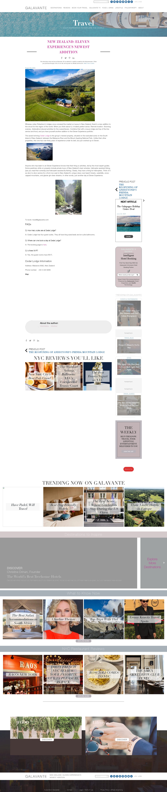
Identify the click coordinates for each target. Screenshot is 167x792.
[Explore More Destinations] (163, 563)
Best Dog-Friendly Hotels (63, 507)
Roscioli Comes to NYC (103, 674)
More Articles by (44, 326)
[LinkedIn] (123, 2)
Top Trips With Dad (104, 619)
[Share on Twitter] (66, 58)
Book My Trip (128, 469)
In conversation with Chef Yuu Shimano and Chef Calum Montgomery (129, 313)
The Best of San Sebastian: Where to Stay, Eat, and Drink (129, 405)
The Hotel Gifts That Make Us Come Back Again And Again (129, 367)
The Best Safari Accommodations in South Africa (22, 619)
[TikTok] (131, 2)
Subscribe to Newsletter (51, 790)
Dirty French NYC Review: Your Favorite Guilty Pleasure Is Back (63, 674)
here (44, 245)
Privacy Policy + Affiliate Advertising (112, 790)
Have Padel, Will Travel (22, 507)
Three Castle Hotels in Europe (144, 507)
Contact (69, 790)
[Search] (108, 1)
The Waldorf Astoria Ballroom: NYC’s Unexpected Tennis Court (68, 376)
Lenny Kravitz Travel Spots (144, 619)
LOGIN (140, 1)
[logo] (36, 7)
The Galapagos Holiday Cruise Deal (128, 207)
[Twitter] (111, 2)
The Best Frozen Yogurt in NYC (97, 376)
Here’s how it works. (89, 63)
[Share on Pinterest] (70, 58)
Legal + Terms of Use (86, 790)
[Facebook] (120, 2)
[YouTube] (126, 2)
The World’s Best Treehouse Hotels (34, 576)
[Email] (129, 2)
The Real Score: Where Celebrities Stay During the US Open (104, 506)
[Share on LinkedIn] (74, 58)
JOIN (135, 1)
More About (54, 326)
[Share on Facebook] (63, 58)
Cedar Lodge (45, 136)
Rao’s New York (22, 675)
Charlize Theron (63, 619)
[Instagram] (117, 2)
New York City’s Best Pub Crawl (39, 376)
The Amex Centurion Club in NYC (144, 674)
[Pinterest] (114, 2)
